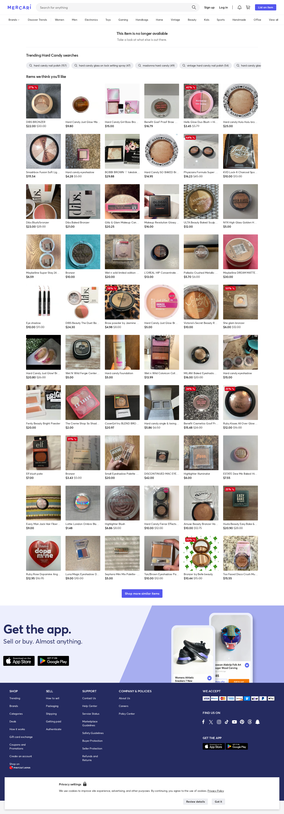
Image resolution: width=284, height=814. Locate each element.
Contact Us (89, 698)
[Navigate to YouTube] (234, 722)
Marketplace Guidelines (89, 723)
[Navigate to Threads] (250, 722)
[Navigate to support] (206, 698)
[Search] (194, 7)
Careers (123, 706)
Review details (195, 801)
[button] (239, 7)
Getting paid (53, 721)
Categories (15, 713)
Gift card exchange (21, 737)
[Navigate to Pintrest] (242, 722)
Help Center (89, 706)
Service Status (90, 713)
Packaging (52, 706)
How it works (17, 729)
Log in (223, 7)
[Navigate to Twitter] (211, 722)
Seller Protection (92, 748)
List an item (265, 7)
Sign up (209, 7)
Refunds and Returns (90, 758)
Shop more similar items (142, 593)
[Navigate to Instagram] (219, 722)
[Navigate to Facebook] (203, 722)
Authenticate (53, 729)
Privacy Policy (215, 791)
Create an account (20, 756)
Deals (12, 721)
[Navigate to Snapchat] (257, 722)
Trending (14, 698)
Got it (218, 801)
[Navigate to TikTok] (226, 722)
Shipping (51, 713)
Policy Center (127, 713)
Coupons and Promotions (17, 746)
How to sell (52, 698)
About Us (124, 698)
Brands (13, 706)
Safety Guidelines (92, 733)
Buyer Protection (92, 740)
